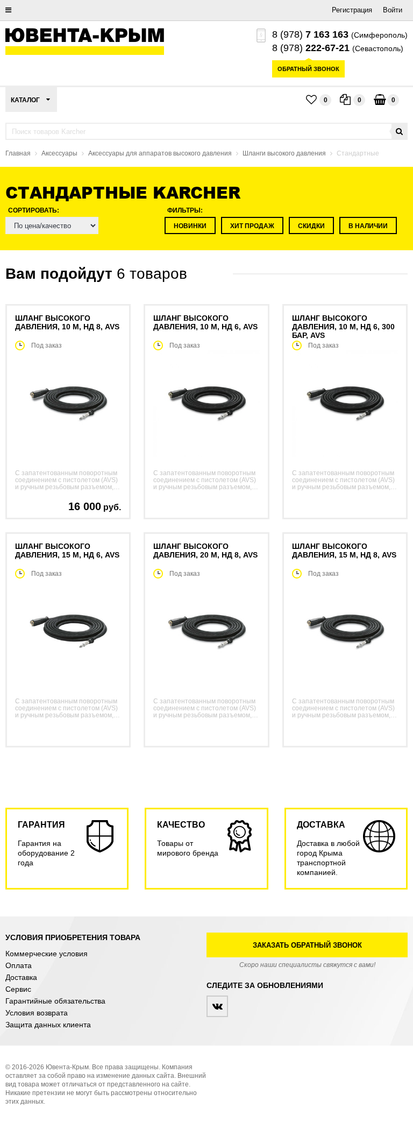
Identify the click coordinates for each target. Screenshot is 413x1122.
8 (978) (310, 34)
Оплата (18, 965)
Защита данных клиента (48, 1024)
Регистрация (352, 10)
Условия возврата (36, 1012)
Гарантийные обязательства (55, 1001)
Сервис (18, 989)
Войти (392, 10)
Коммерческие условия (46, 953)
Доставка (21, 977)
